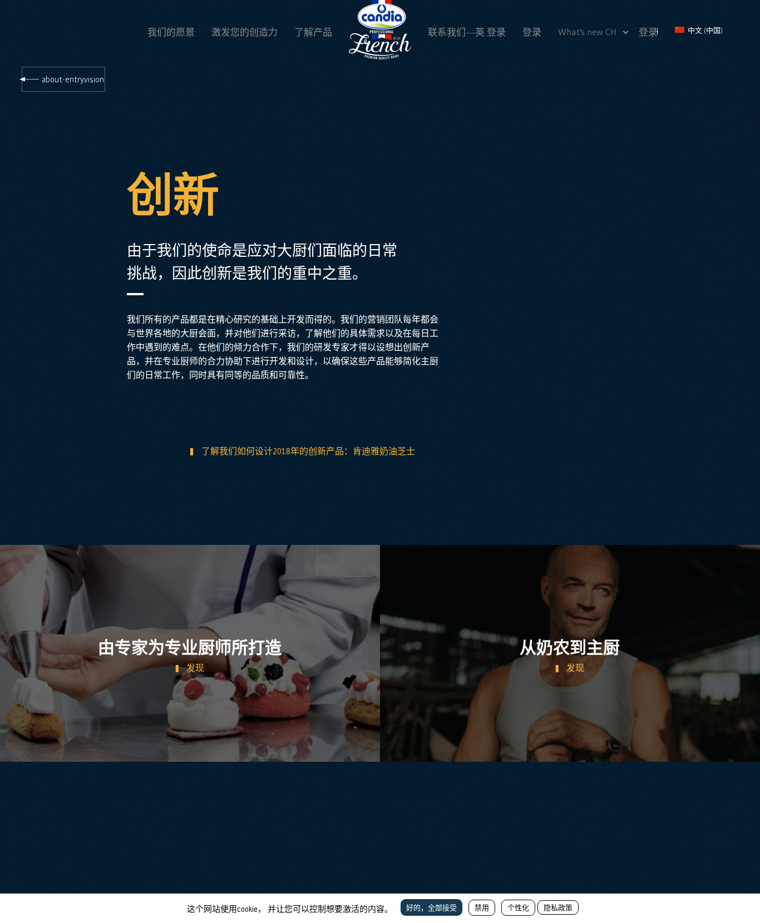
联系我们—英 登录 (467, 32)
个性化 (518, 907)
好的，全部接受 (431, 907)
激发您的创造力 (244, 32)
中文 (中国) (704, 30)
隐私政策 (558, 907)
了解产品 (313, 32)
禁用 (482, 907)
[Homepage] (380, 56)
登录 (531, 32)
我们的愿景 (171, 32)
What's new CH (587, 31)
